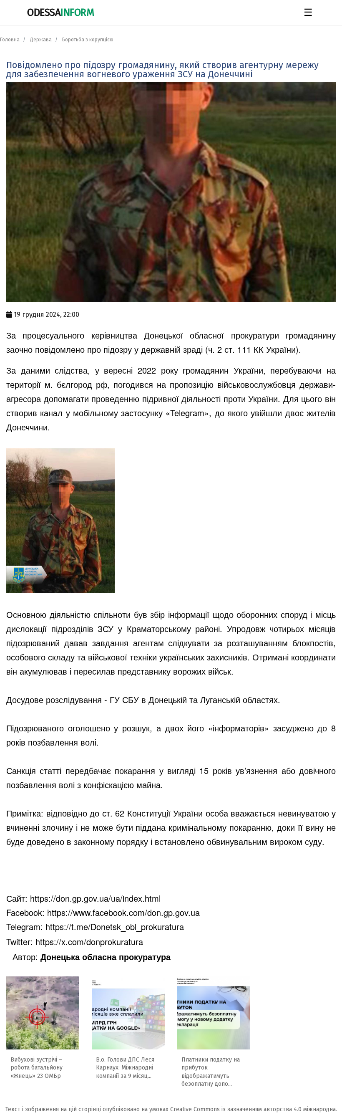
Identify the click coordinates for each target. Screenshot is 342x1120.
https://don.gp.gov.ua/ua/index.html (95, 898)
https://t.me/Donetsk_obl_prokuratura (114, 926)
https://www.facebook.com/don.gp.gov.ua (123, 912)
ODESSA (60, 12)
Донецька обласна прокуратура (105, 957)
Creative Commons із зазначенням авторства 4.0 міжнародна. (253, 1109)
